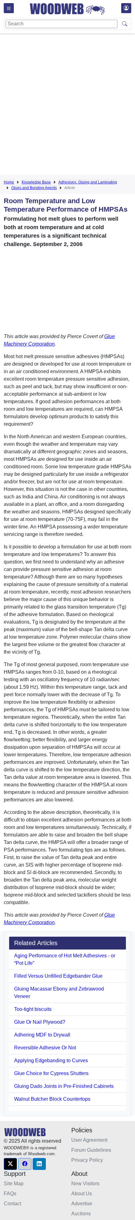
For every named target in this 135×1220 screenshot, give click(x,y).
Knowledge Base (36, 182)
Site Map (14, 1183)
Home (9, 182)
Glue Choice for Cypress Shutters (51, 1073)
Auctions (81, 1213)
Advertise (81, 1203)
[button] (10, 1164)
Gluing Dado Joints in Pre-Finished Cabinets (64, 1086)
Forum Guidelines (91, 1150)
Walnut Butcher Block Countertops (52, 1099)
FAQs (10, 1193)
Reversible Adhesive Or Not (45, 1047)
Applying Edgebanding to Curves (51, 1060)
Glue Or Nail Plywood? (39, 1022)
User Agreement (89, 1140)
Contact (12, 1203)
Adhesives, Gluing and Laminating (87, 182)
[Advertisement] (67, 105)
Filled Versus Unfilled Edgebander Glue (58, 976)
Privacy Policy (87, 1160)
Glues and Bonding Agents (34, 188)
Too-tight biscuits (32, 1009)
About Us (81, 1193)
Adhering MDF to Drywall (42, 1034)
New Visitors (85, 1183)
